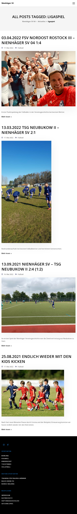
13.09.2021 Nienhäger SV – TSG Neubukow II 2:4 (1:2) (31, 266)
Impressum (6, 495)
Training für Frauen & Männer (14, 478)
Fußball (20, 48)
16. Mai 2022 (8, 274)
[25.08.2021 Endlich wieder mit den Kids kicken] (33, 394)
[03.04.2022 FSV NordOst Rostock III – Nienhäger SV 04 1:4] (38, 80)
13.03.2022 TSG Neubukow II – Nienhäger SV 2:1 (30, 130)
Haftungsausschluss (10, 501)
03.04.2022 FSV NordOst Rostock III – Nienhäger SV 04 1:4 (38, 40)
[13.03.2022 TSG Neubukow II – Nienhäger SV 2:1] (26, 193)
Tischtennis (6, 464)
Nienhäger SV (8, 3)
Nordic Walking (8, 484)
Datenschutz (7, 498)
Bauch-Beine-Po (8, 481)
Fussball (5, 458)
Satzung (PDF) (7, 504)
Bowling (5, 456)
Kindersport (7, 461)
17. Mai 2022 (8, 48)
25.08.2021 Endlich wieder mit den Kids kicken (36, 359)
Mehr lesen (6, 116)
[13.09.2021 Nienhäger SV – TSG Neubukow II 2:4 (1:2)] (38, 306)
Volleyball (6, 467)
